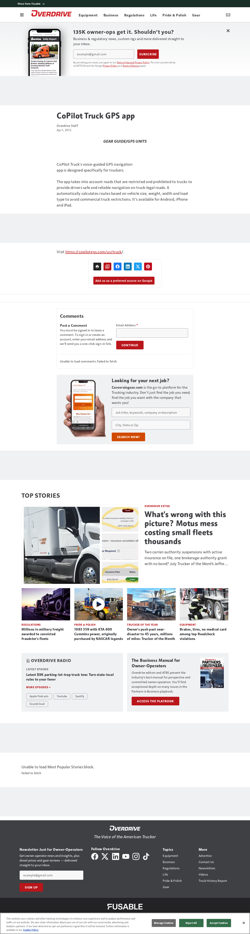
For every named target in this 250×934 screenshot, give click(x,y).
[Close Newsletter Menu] (228, 30)
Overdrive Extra (157, 506)
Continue (129, 345)
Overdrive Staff (67, 125)
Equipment (188, 624)
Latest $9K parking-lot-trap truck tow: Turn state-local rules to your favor (70, 677)
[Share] (117, 266)
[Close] (243, 923)
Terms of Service (131, 65)
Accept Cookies (219, 922)
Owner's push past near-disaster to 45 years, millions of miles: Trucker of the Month (151, 634)
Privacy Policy (110, 65)
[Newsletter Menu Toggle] (228, 14)
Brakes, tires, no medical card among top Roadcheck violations (203, 634)
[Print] (97, 266)
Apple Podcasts (39, 696)
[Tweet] (138, 266)
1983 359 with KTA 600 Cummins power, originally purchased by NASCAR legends (98, 634)
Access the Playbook (155, 701)
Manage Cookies (163, 922)
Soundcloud (37, 703)
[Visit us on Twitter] (105, 856)
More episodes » (38, 687)
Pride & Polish (85, 624)
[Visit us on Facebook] (94, 856)
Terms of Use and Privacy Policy (133, 62)
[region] (125, 923)
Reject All (191, 922)
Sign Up (31, 887)
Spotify (79, 696)
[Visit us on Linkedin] (115, 856)
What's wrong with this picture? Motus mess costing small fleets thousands (185, 528)
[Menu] (22, 14)
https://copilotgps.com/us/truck (93, 251)
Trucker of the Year (142, 624)
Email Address (127, 325)
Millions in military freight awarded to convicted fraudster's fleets (42, 634)
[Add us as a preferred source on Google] (107, 266)
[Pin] (148, 266)
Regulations (31, 624)
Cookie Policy (30, 929)
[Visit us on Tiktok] (146, 856)
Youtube (62, 696)
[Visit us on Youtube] (125, 856)
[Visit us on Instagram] (135, 856)
